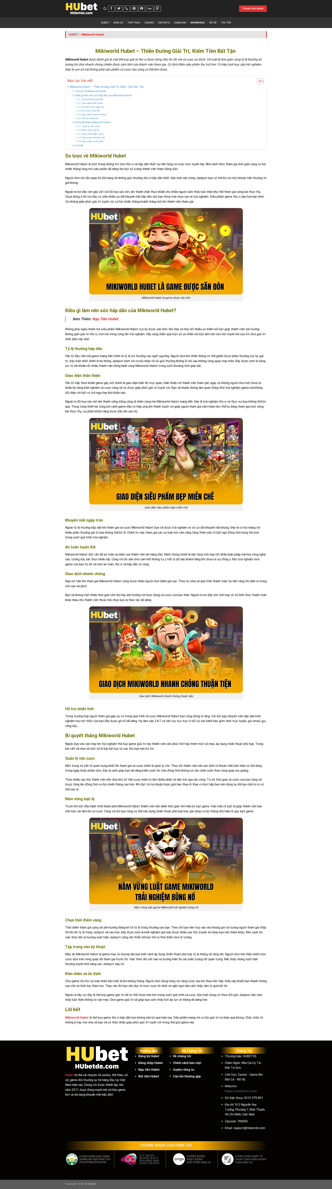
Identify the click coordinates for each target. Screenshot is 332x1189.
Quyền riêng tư (183, 1069)
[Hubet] (81, 9)
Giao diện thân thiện (92, 103)
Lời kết (79, 145)
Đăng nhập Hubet (150, 1063)
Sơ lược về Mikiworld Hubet (91, 91)
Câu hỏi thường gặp (187, 1076)
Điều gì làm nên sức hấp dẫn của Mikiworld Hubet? (104, 95)
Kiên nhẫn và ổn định (93, 141)
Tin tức (226, 22)
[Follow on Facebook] (111, 9)
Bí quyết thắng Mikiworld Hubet (93, 122)
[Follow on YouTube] (141, 9)
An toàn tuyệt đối (91, 110)
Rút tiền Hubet (148, 1076)
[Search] (104, 8)
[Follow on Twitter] (118, 9)
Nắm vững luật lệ (90, 130)
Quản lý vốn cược (91, 126)
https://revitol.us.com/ (241, 1091)
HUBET (74, 34)
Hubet (105, 22)
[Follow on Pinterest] (134, 9)
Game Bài (180, 22)
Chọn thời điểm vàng (92, 134)
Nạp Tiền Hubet (105, 319)
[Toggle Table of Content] (258, 81)
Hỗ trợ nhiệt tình (90, 118)
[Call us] (126, 9)
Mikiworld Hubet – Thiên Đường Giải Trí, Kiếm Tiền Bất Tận (107, 87)
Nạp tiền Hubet (149, 1069)
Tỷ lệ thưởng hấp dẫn (92, 99)
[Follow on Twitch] (157, 9)
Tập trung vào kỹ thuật (93, 137)
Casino (149, 22)
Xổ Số (213, 22)
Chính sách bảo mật (187, 1063)
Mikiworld (198, 22)
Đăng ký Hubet (148, 1056)
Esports (164, 22)
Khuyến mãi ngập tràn (93, 107)
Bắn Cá (118, 22)
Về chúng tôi (182, 1056)
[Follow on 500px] (150, 9)
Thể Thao (133, 22)
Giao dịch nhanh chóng (94, 114)
